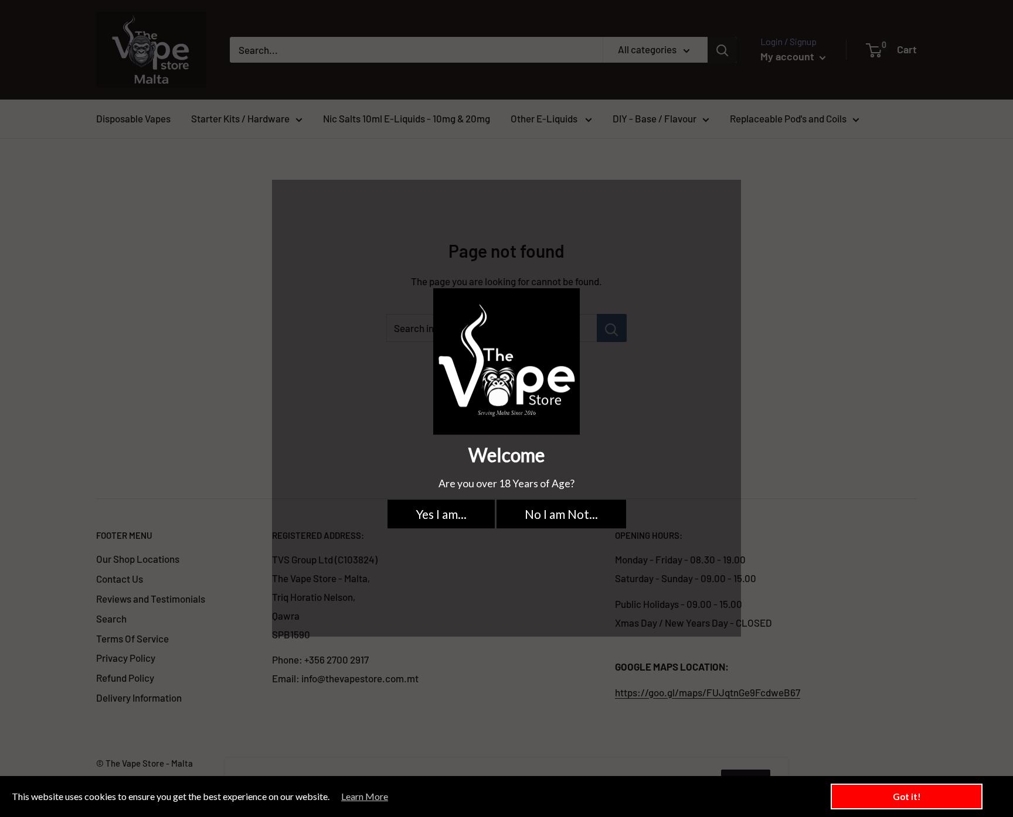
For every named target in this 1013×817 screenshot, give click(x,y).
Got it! (907, 796)
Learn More (364, 796)
